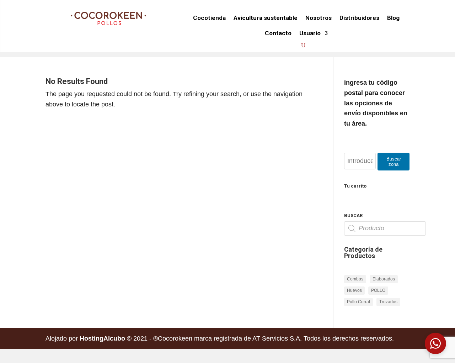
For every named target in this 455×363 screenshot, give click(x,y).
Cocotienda (209, 17)
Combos (355, 279)
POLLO (378, 290)
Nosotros (318, 17)
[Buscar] (303, 45)
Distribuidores (359, 17)
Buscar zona (393, 161)
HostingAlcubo (102, 338)
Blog (393, 17)
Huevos (354, 290)
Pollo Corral (358, 301)
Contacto (278, 33)
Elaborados (384, 279)
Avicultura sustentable (266, 17)
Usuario (310, 33)
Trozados (388, 301)
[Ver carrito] (290, 45)
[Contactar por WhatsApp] (435, 343)
